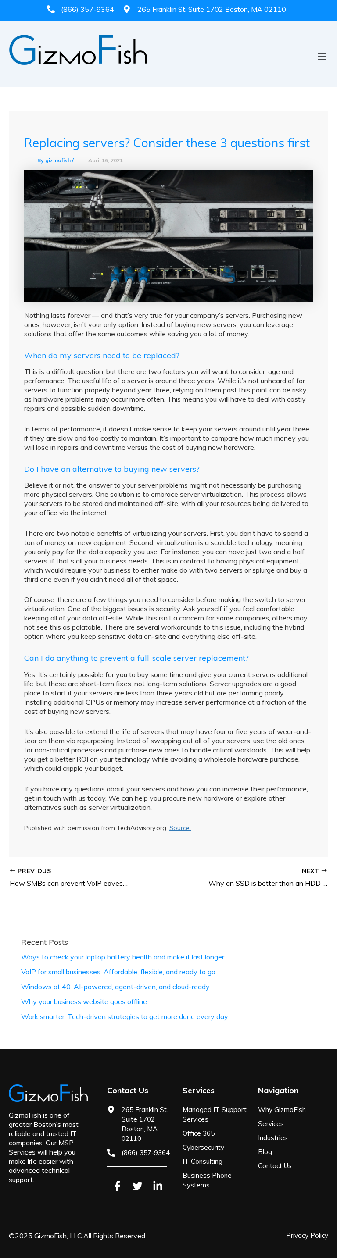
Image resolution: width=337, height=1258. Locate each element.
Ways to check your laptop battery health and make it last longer (122, 956)
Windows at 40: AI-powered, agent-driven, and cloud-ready (115, 986)
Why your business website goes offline (84, 1001)
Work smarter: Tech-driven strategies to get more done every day (124, 1016)
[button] (168, 71)
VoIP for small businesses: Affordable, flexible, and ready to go (118, 971)
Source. (180, 828)
